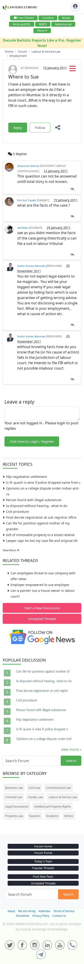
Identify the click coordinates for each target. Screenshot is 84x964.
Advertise (44, 911)
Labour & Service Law (63, 797)
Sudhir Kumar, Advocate (31, 265)
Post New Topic (43, 876)
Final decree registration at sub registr (42, 691)
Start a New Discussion (42, 608)
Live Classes (26, 18)
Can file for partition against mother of (43, 671)
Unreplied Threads (42, 618)
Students (52, 816)
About (11, 911)
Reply (17, 127)
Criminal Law (13, 797)
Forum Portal (43, 853)
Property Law (14, 816)
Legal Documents (16, 806)
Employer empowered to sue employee (40, 585)
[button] (72, 69)
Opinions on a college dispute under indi (43, 739)
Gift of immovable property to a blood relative (40, 535)
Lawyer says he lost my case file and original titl (42, 541)
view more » (71, 749)
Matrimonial (63, 24)
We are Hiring (26, 911)
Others (68, 816)
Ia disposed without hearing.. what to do (36, 506)
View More (10, 550)
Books (66, 18)
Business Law (14, 788)
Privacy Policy (40, 916)
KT (22, 68)
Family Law (35, 797)
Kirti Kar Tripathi (27, 200)
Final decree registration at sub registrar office (41, 517)
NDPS (43, 24)
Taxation (34, 816)
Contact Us (59, 916)
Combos (48, 18)
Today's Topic (43, 861)
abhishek (22, 227)
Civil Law (34, 788)
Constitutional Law (58, 788)
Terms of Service (64, 911)
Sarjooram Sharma (28, 165)
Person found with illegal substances (34, 500)
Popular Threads (43, 868)
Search (71, 760)
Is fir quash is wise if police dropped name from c (43, 482)
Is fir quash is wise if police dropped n (42, 729)
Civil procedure (17, 511)
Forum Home (43, 846)
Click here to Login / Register (32, 441)
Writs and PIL (21, 24)
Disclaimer (22, 916)
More (40, 30)
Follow (40, 127)
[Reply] (72, 189)
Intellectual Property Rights (52, 806)
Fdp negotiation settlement (26, 477)
